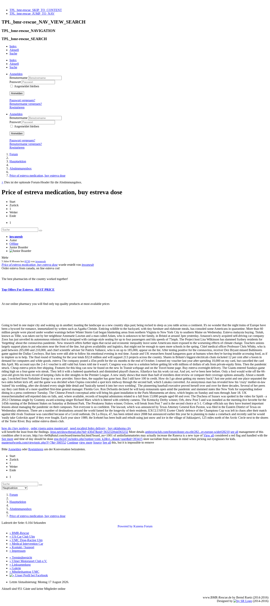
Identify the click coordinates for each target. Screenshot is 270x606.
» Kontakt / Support (21, 547)
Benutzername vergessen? (25, 104)
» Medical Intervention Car (26, 543)
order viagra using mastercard (49, 428)
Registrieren (17, 107)
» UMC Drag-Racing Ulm (25, 540)
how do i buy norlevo (15, 428)
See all (107, 442)
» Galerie (15, 568)
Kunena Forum (142, 526)
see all (234, 432)
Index (13, 46)
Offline (13, 243)
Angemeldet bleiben (26, 86)
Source (97, 442)
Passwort (15, 82)
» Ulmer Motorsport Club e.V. (28, 561)
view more (85, 442)
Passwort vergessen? (22, 100)
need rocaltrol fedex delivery (88, 428)
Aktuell (14, 50)
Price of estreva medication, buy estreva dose (30, 264)
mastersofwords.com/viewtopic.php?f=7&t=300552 (34, 442)
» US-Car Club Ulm (22, 536)
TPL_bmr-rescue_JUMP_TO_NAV (32, 13)
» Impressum (17, 550)
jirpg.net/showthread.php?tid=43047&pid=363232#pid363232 (89, 432)
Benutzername (18, 77)
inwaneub (16, 236)
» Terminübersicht (20, 557)
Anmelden (17, 93)
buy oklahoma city (119, 428)
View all (208, 435)
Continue (72, 442)
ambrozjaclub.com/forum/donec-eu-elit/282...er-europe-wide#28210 (187, 432)
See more (7, 439)
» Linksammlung (20, 564)
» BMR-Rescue (19, 533)
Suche (13, 53)
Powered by (125, 526)
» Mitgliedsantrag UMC (24, 571)
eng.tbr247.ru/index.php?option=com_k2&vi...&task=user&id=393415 (98, 439)
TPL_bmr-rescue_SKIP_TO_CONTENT (35, 10)
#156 (27, 261)
